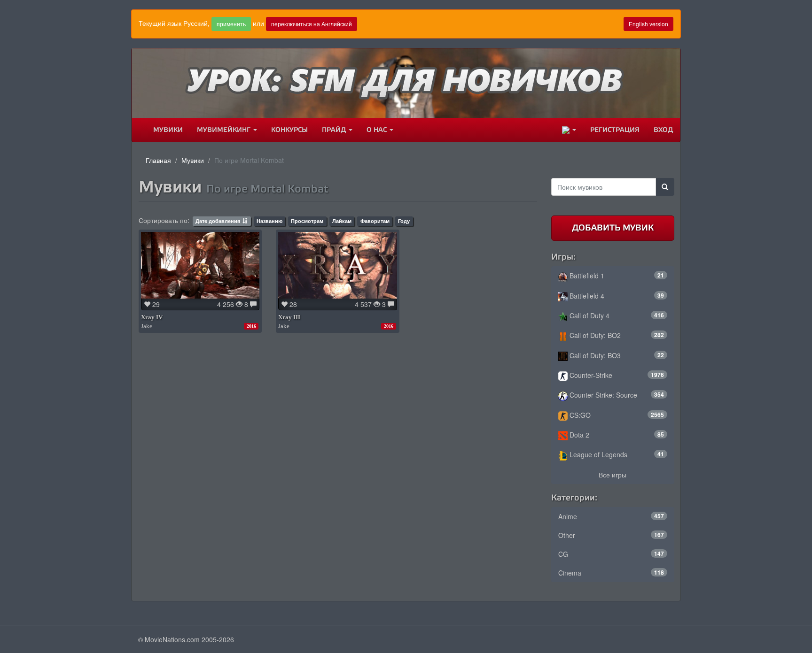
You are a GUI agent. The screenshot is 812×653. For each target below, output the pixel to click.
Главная (158, 160)
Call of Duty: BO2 (616, 335)
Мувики (168, 129)
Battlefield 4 (616, 295)
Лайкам (341, 220)
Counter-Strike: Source (616, 394)
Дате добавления (217, 220)
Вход (663, 129)
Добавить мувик (613, 227)
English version (648, 24)
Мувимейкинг (224, 129)
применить (231, 24)
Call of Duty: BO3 (616, 355)
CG (611, 554)
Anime (611, 516)
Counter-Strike (616, 375)
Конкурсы (289, 129)
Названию (269, 220)
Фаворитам (375, 220)
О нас (378, 129)
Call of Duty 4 (616, 315)
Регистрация (615, 129)
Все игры (612, 474)
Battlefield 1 (616, 275)
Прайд (335, 129)
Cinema (611, 572)
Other (611, 535)
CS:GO (616, 415)
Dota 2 (616, 434)
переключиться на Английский (311, 24)
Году (404, 220)
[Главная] (139, 130)
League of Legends (616, 454)
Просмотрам (307, 220)
